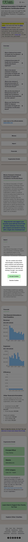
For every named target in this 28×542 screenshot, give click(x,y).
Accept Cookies (14, 276)
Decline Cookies (14, 280)
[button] (14, 271)
